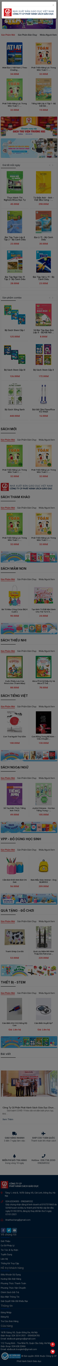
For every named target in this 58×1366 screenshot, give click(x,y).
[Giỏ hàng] (52, 1351)
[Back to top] (52, 1344)
